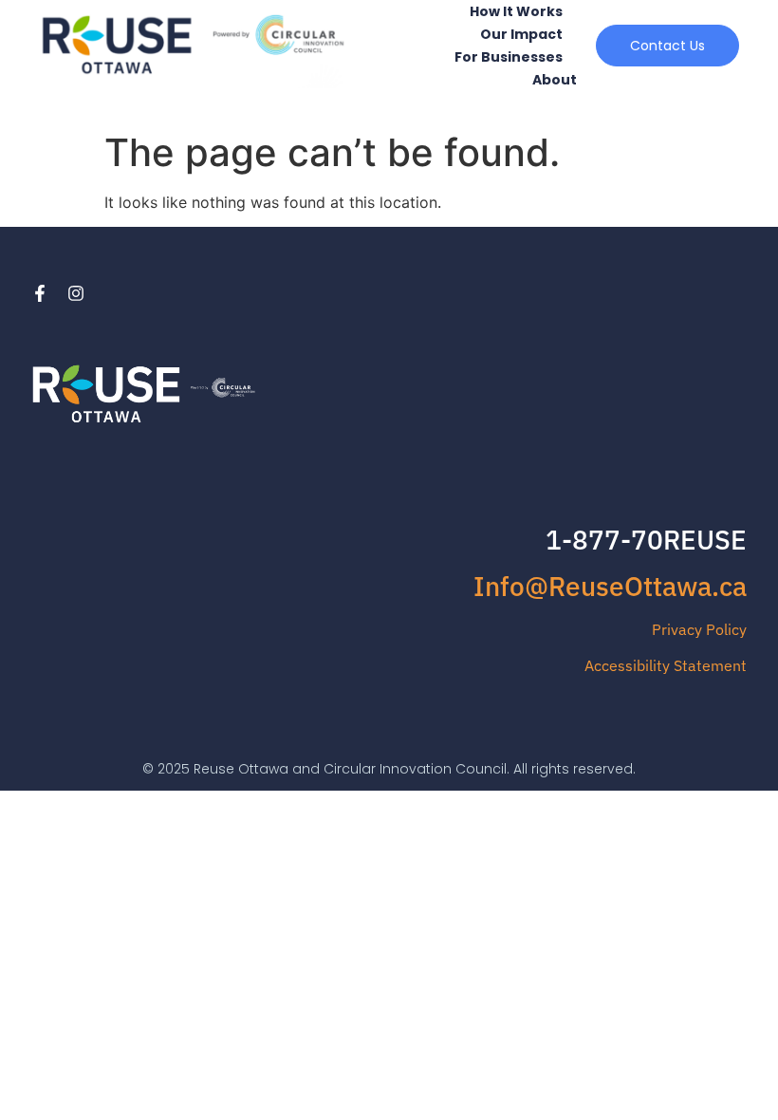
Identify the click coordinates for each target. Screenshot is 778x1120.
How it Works (516, 11)
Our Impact (521, 34)
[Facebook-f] (39, 293)
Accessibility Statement (665, 665)
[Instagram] (75, 293)
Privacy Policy (699, 629)
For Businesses (508, 56)
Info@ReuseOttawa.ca (610, 586)
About (554, 79)
